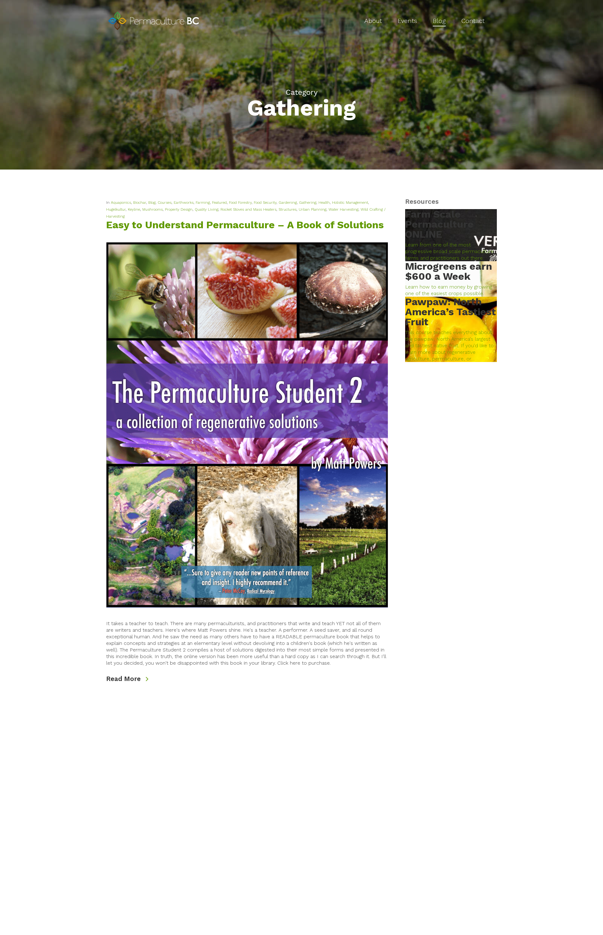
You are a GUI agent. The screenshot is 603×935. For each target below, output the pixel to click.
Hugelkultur (116, 209)
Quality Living (206, 209)
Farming (203, 202)
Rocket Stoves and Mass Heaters (248, 209)
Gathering (307, 202)
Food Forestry (240, 202)
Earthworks (183, 202)
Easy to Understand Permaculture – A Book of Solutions (245, 225)
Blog (151, 202)
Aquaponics (121, 202)
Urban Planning (312, 209)
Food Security (265, 202)
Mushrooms (152, 209)
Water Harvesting (343, 209)
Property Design (179, 209)
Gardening (288, 202)
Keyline (134, 209)
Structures (287, 209)
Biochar (139, 202)
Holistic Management (350, 202)
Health (324, 202)
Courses (164, 202)
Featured (219, 202)
